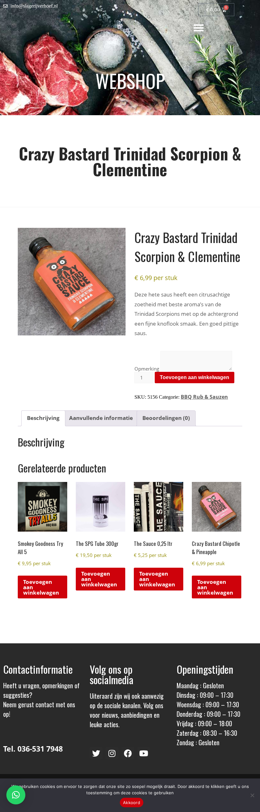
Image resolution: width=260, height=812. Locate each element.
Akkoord (131, 802)
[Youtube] (143, 753)
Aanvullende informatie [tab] (101, 418)
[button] (198, 27)
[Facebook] (127, 753)
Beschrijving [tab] (43, 418)
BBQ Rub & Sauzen (204, 396)
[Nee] (252, 795)
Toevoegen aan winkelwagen (194, 377)
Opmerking (146, 368)
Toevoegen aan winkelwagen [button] (41, 587)
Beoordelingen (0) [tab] (166, 418)
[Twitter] (96, 753)
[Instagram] (112, 753)
